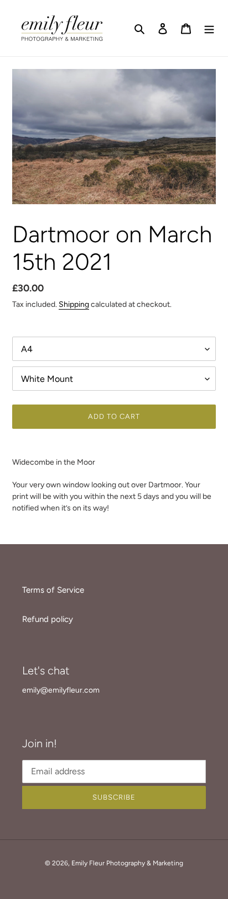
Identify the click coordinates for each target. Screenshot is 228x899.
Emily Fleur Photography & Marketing (127, 863)
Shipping (74, 304)
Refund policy (47, 619)
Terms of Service (53, 590)
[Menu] (209, 28)
